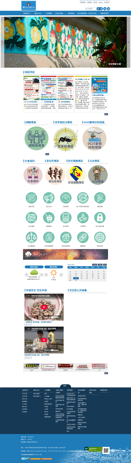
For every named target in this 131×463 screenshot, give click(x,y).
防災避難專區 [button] (82, 13)
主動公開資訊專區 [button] (60, 13)
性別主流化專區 (93, 13)
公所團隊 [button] (49, 13)
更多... (68, 431)
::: (80, 1)
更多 (106, 114)
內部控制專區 (59, 409)
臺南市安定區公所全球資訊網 (28, 5)
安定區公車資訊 (71, 424)
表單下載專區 (70, 406)
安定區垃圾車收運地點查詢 (71, 427)
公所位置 (24, 396)
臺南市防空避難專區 (82, 427)
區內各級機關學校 (71, 421)
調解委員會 (105, 13)
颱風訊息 (80, 415)
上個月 (95, 264)
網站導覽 (82, 2)
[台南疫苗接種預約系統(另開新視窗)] (94, 150)
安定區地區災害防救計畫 (82, 399)
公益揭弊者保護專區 (60, 420)
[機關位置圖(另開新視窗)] (25, 459)
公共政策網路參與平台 (65, 369)
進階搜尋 (101, 8)
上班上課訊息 (81, 417)
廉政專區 (58, 411)
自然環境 (24, 409)
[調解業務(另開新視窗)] (36, 150)
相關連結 (80, 420)
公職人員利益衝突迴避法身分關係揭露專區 (60, 415)
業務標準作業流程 (71, 403)
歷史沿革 (24, 406)
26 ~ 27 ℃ (41, 254)
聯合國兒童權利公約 (31, 370)
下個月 (100, 264)
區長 (45, 393)
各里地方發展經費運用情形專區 (60, 396)
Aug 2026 (71, 265)
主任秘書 (46, 396)
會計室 (46, 411)
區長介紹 (24, 399)
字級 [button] (104, 8)
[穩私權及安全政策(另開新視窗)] (46, 459)
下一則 (128, 42)
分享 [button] (108, 8)
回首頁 (95, 2)
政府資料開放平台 (99, 369)
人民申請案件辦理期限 (71, 412)
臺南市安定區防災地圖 (82, 423)
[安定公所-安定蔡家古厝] (65, 42)
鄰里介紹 (36, 390)
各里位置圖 (36, 393)
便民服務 (70, 390)
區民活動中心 (37, 396)
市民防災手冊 (81, 396)
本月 (105, 264)
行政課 (46, 406)
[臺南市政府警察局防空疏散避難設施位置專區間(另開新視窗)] (76, 185)
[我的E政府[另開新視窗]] (86, 449)
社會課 (46, 401)
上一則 (2, 42)
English (101, 2)
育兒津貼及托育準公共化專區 (48, 369)
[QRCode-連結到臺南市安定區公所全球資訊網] (106, 450)
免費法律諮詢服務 (71, 416)
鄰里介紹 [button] (37, 13)
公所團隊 (47, 390)
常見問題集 (70, 409)
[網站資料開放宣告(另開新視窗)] (35, 459)
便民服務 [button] (71, 13)
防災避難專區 (81, 391)
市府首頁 (106, 2)
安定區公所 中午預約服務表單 (71, 394)
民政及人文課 (48, 399)
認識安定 (25, 390)
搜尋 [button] (98, 8)
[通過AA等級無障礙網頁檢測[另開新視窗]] (95, 449)
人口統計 (24, 404)
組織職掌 (24, 401)
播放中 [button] (127, 18)
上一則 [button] (24, 367)
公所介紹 (24, 393)
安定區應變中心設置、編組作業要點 (82, 404)
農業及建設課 (48, 404)
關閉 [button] (64, 386)
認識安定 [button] (26, 13)
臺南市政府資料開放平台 (82, 369)
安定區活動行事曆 (60, 401)
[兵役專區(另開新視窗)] (98, 184)
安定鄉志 (24, 411)
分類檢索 (89, 2)
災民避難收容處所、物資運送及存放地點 (82, 410)
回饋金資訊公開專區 (60, 405)
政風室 (46, 414)
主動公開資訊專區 (59, 391)
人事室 (46, 409)
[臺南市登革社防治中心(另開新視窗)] (65, 151)
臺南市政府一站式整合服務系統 (71, 398)
